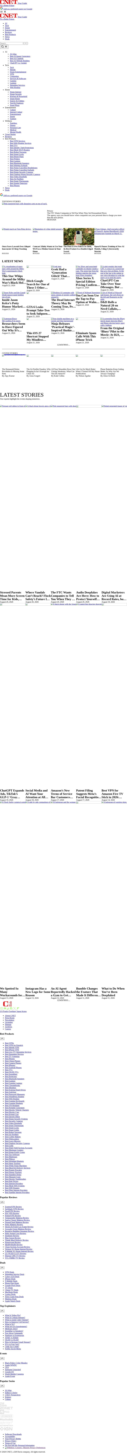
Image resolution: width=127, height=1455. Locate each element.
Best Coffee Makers (13, 1137)
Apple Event (10, 1376)
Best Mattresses (11, 1157)
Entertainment (10, 30)
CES (7, 1367)
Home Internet (15, 92)
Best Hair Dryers (11, 1181)
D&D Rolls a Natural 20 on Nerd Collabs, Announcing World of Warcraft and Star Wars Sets (112, 305)
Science (8, 1397)
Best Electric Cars (12, 1112)
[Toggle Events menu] (2, 1358)
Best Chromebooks (12, 1085)
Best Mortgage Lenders (14, 1150)
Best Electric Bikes (12, 1117)
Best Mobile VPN (12, 1048)
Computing (14, 76)
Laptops (13, 83)
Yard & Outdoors (16, 103)
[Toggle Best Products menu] (2, 1038)
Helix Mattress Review (14, 1225)
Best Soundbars (11, 1074)
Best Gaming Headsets (14, 1103)
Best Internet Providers (14, 1184)
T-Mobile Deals (11, 1281)
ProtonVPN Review (13, 1216)
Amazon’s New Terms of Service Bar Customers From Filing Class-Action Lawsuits (63, 794)
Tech (7, 26)
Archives (8, 1027)
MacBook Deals (11, 1292)
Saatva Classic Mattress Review (17, 1220)
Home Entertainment (18, 72)
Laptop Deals (10, 1294)
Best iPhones (10, 1065)
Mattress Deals (10, 1299)
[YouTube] (5, 1009)
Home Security (16, 94)
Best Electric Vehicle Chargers (17, 1110)
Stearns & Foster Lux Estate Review (19, 1227)
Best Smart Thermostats (19, 181)
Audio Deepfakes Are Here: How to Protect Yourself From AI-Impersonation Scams (87, 596)
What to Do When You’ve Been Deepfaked (113, 992)
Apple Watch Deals (12, 1301)
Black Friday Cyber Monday (16, 1363)
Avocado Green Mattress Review (18, 1229)
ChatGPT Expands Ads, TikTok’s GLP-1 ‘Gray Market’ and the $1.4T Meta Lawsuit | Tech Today (12, 794)
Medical (13, 130)
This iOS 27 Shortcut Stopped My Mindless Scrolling (38, 336)
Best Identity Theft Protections (22, 148)
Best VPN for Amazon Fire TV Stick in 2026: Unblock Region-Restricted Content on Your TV (114, 794)
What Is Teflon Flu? (13, 1315)
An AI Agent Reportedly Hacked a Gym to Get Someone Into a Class (63, 992)
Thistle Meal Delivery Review (17, 1240)
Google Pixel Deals (12, 1285)
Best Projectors (11, 1076)
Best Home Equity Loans (15, 1152)
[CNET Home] (7, 1006)
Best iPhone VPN (12, 1050)
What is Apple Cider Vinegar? (17, 1320)
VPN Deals (9, 1272)
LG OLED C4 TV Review (15, 1253)
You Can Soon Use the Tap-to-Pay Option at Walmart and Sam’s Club (88, 299)
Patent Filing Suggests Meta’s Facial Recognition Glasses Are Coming (88, 794)
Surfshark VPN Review (14, 1209)
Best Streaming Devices (14, 1054)
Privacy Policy (10, 1441)
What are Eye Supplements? (16, 1326)
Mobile (13, 70)
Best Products (10, 34)
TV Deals (9, 1288)
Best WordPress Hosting (14, 1097)
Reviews (8, 32)
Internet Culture (16, 112)
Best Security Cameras (14, 1121)
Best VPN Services (17, 141)
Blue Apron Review (13, 1238)
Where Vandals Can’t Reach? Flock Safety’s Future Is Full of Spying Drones (38, 596)
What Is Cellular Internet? (15, 1318)
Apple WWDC (11, 1365)
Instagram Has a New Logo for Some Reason (37, 992)
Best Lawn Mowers (12, 1141)
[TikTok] (8, 1009)
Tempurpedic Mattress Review (17, 1218)
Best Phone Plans (17, 157)
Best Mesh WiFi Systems (15, 1186)
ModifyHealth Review (14, 1245)
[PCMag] (4, 1413)
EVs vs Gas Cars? (12, 1344)
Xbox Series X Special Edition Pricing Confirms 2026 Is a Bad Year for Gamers (87, 282)
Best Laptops (15, 161)
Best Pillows (10, 1159)
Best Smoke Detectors (18, 183)
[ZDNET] (6, 1409)
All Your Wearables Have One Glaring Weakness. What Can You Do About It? (63, 371)
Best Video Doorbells (18, 177)
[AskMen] (6, 1423)
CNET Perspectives (12, 1395)
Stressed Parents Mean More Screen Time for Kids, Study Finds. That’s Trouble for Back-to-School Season (12, 596)
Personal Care (15, 128)
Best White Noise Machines (16, 1166)
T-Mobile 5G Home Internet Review (19, 1251)
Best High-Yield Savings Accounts (18, 1148)
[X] (14, 1009)
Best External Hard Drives (15, 1090)
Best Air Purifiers (16, 179)
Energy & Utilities (17, 101)
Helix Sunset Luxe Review (15, 1233)
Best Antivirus (10, 1092)
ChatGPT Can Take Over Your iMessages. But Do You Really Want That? (112, 284)
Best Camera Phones (13, 1063)
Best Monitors (10, 1088)
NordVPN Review (12, 1211)
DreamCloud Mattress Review (17, 1222)
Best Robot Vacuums (18, 152)
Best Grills (9, 1146)
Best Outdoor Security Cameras (17, 1143)
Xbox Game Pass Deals (14, 1297)
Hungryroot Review (13, 1242)
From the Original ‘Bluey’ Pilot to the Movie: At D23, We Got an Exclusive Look (112, 331)
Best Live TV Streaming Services (18, 1052)
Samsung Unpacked (13, 1370)
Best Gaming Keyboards (14, 1101)
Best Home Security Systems (16, 1119)
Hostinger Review (12, 1236)
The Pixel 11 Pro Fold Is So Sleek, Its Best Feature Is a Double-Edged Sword (78, 248)
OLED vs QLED (12, 1340)
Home (7, 28)
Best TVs (13, 145)
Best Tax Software (12, 1155)
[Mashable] (6, 1420)
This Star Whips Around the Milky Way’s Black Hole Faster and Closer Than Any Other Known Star (13, 279)
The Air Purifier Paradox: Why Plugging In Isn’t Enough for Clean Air (39, 371)
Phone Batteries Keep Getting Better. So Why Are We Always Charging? (112, 371)
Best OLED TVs (11, 1072)
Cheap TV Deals (11, 1290)
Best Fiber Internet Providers (16, 1190)
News (7, 37)
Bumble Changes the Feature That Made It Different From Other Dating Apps (88, 992)
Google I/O (9, 1372)
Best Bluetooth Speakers (19, 163)
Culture (13, 110)
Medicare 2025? (11, 1329)
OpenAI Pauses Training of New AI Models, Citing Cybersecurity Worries (109, 248)
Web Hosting (15, 87)
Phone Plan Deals (12, 1283)
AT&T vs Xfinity (11, 1338)
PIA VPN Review (12, 1213)
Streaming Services (17, 85)
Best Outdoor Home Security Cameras (25, 174)
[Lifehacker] (6, 1417)
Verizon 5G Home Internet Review (18, 1249)
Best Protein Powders (13, 1170)
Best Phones (15, 186)
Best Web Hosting (12, 1099)
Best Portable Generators (14, 1108)
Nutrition (13, 123)
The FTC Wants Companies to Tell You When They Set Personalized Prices (77, 213)
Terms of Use (10, 1443)
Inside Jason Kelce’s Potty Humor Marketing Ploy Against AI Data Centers (14, 303)
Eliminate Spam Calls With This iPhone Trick (86, 336)
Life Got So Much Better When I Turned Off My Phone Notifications (88, 371)
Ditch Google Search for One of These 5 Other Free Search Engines (38, 284)
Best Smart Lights (12, 1130)
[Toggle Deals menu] (2, 1267)
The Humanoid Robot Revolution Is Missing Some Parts (13, 371)
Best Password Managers (15, 1094)
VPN (12, 74)
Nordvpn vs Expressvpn (14, 1335)
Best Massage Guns (12, 1177)
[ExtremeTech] (6, 1426)
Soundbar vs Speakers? (14, 1331)
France (6, 1011)
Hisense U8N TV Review (15, 1256)
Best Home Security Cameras (21, 172)
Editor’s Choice (11, 1393)
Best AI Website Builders (20, 61)
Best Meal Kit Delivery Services (17, 1168)
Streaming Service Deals (14, 1274)
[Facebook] (11, 1009)
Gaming (13, 81)
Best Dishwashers (12, 1139)
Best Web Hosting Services (20, 143)
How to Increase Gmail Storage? (18, 1342)
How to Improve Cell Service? (17, 1322)
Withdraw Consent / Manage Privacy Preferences (26, 1448)
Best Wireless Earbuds (18, 165)
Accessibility (10, 1436)
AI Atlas (13, 54)
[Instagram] (1, 1009)
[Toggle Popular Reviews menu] (2, 1202)
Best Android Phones (13, 1068)
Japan (19, 1011)
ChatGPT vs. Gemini (18, 63)
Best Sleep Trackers (12, 1163)
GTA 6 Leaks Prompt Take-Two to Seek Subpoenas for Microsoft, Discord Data (38, 310)
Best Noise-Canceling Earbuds (22, 170)
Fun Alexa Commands (14, 1333)
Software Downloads (13, 1434)
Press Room (9, 1018)
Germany (13, 1011)
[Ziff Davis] (3, 1406)
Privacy (50, 211)
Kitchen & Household (18, 96)
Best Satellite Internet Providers (17, 1192)
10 (67, 345)
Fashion (13, 119)
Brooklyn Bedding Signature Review (19, 1231)
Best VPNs (9, 1043)
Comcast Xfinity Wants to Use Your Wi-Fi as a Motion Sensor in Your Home (48, 248)
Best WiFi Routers (12, 1188)
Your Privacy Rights (13, 1439)
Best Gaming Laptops (13, 1083)
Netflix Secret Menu (13, 1349)
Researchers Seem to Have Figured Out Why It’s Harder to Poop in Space (13, 327)
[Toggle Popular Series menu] (2, 1386)
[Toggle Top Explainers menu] (2, 1311)
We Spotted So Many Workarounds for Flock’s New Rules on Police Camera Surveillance (11, 992)
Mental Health (15, 132)
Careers (8, 1029)
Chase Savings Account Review (17, 1247)
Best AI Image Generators (20, 56)
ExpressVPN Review (13, 1207)
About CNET (10, 1016)
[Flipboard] (17, 1009)
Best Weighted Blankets (14, 1161)
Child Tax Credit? (12, 1347)
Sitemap (8, 1024)
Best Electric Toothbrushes (15, 1179)
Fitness (12, 125)
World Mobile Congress (14, 1374)
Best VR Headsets (12, 1105)
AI (6, 23)
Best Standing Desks (13, 1175)
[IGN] (6, 1430)
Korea (24, 1011)
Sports (12, 116)
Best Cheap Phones (12, 1061)
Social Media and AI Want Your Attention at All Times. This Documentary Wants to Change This (36, 794)
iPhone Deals (10, 1279)
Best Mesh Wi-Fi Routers (20, 150)
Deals (7, 39)
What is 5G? (10, 1324)
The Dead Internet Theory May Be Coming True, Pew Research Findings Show (63, 303)
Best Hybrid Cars (12, 1114)
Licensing (9, 1022)
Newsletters (9, 1020)
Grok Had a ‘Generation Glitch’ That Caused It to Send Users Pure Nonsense (62, 273)
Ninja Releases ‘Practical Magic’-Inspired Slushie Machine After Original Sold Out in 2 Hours (63, 327)
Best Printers (15, 159)
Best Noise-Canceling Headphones (23, 168)
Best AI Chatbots (16, 58)
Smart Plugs (14, 105)
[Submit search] (27, 43)
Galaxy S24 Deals (12, 1277)
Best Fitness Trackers (13, 1172)
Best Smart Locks (17, 154)
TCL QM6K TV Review (15, 1258)
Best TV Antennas (12, 1056)
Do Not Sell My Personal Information (19, 1445)
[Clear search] (24, 43)
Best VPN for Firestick (14, 1045)
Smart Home (15, 99)
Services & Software (18, 79)
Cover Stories (10, 134)
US (1, 1011)
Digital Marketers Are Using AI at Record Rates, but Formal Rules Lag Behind (113, 596)
